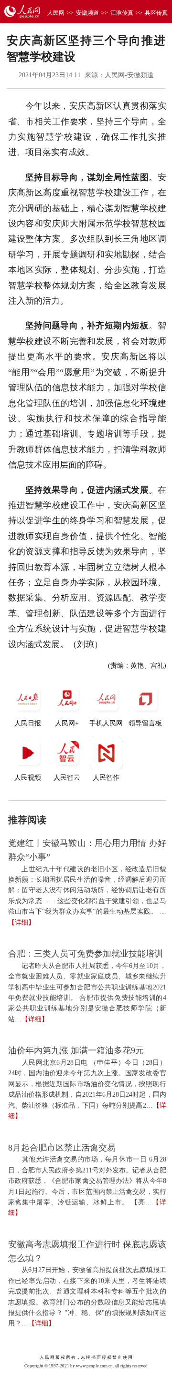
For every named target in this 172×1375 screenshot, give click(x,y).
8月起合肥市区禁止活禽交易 (62, 1147)
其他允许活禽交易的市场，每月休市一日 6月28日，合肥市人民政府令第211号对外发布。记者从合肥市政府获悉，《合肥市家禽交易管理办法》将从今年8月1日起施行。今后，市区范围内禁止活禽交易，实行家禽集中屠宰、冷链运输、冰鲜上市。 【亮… (87, 1181)
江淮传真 (121, 13)
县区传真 (156, 13)
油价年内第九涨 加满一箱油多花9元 (76, 1050)
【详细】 (21, 922)
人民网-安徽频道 (129, 75)
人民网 (55, 13)
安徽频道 (87, 13)
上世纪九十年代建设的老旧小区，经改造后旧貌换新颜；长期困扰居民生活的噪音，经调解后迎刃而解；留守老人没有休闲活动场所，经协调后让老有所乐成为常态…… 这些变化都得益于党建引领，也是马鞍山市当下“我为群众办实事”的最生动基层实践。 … (87, 891)
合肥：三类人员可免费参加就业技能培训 (85, 953)
